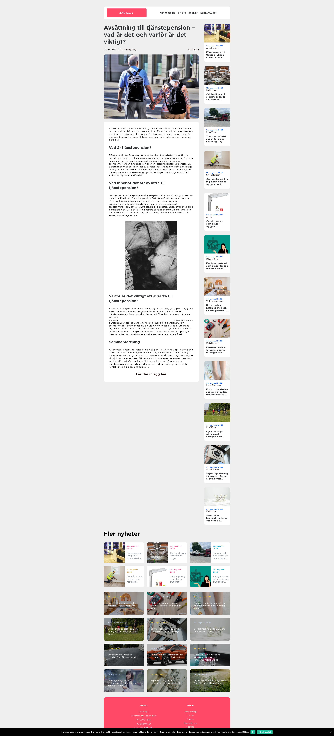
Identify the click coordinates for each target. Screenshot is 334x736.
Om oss (182, 13)
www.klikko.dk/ (146, 728)
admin (209, 217)
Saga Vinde (211, 132)
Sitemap (190, 727)
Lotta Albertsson (213, 385)
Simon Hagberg (128, 49)
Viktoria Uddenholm (215, 301)
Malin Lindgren (212, 343)
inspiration (193, 49)
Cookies (193, 13)
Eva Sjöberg (211, 427)
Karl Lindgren (212, 90)
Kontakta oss (208, 13)
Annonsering (167, 13)
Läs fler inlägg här (151, 374)
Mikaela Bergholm (214, 259)
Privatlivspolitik (265, 732)
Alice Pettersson (213, 48)
